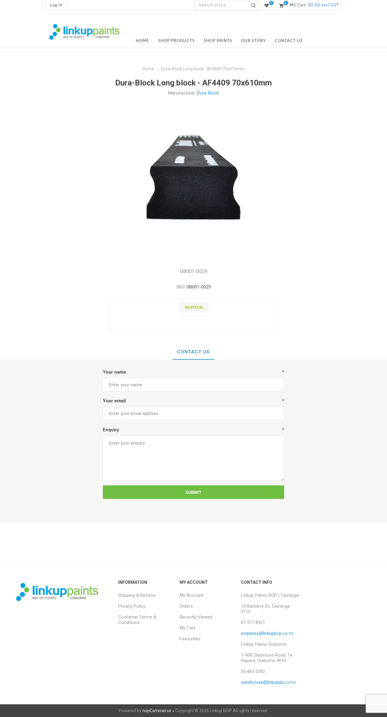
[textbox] (221, 5)
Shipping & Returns (137, 595)
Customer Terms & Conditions (137, 619)
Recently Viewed (196, 617)
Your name (114, 372)
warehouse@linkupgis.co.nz (268, 682)
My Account (191, 595)
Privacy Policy (131, 606)
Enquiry (111, 429)
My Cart (187, 628)
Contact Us (193, 352)
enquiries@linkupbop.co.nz (267, 633)
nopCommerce (156, 710)
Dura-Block (208, 93)
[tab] (193, 352)
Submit (193, 492)
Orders (186, 606)
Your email (114, 401)
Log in (56, 5)
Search (253, 5)
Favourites (190, 638)
